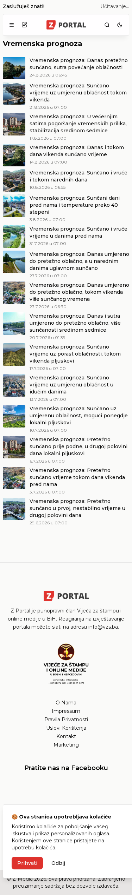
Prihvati (27, 863)
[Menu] (11, 25)
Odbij (58, 863)
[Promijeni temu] (119, 25)
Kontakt (66, 736)
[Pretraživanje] (107, 25)
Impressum (66, 711)
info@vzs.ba (103, 627)
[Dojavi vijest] (24, 25)
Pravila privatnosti (66, 719)
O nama (66, 703)
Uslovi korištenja (66, 728)
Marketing (66, 745)
